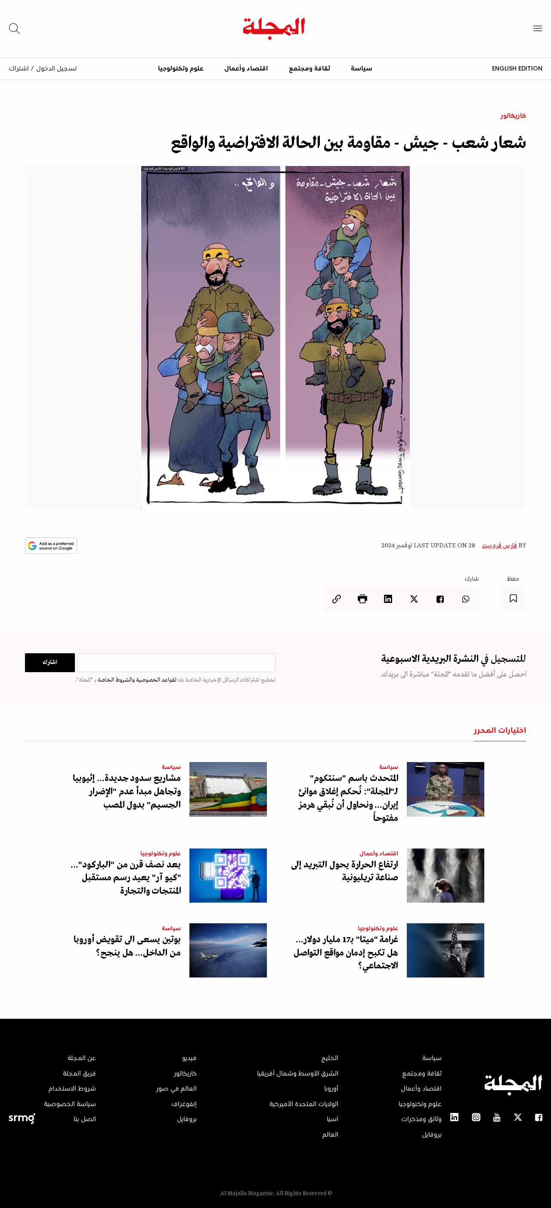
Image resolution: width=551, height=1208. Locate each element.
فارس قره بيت (499, 545)
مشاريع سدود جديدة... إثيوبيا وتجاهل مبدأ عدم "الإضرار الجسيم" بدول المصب (127, 792)
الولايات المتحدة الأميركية (303, 1104)
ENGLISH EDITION (517, 68)
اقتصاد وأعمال (246, 68)
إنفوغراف (184, 1104)
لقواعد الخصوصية (155, 680)
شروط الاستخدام (72, 1088)
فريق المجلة (79, 1073)
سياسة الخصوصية (70, 1104)
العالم (330, 1134)
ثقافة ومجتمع (309, 68)
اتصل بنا (85, 1119)
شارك (471, 579)
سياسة (361, 68)
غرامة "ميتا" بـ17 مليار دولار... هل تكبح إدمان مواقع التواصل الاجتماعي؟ (346, 953)
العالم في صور (176, 1088)
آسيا (332, 1119)
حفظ (513, 579)
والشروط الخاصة (115, 680)
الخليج (329, 1058)
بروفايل (432, 1134)
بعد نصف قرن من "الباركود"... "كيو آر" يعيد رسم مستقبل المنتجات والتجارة (126, 878)
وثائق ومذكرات (421, 1119)
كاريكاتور (513, 116)
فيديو (189, 1058)
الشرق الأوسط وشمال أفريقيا (297, 1073)
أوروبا (331, 1088)
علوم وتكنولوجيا (181, 68)
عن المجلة (82, 1058)
